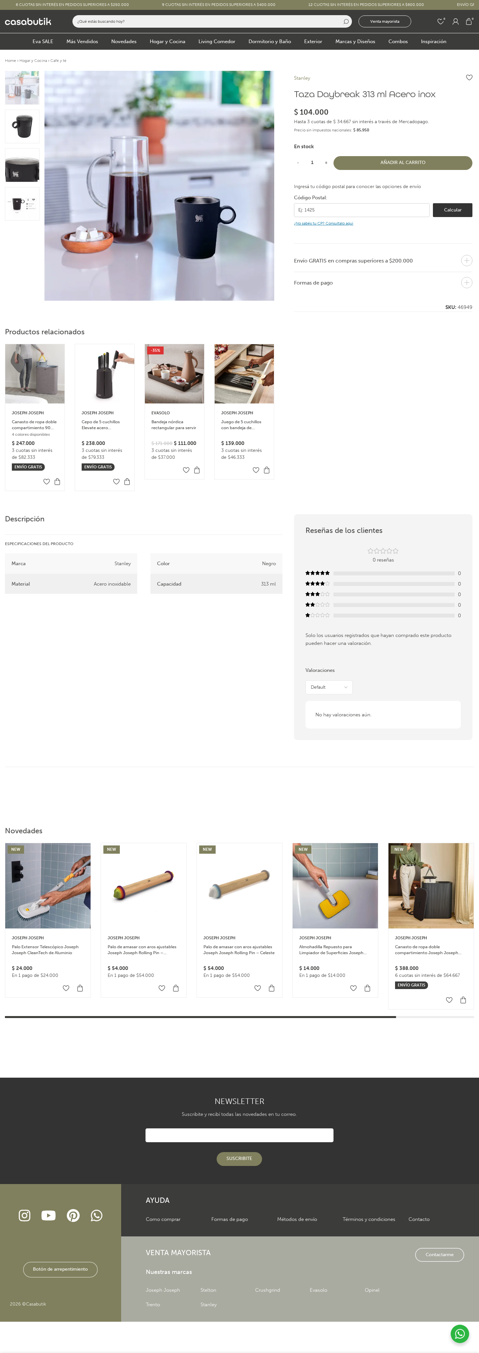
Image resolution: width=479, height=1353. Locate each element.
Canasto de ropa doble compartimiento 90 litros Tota (34, 425)
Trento (153, 1305)
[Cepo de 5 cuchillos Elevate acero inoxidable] (104, 373)
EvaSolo (160, 413)
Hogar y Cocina (33, 60)
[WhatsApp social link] (96, 1216)
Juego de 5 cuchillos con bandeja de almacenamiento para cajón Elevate (242, 425)
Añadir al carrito (403, 162)
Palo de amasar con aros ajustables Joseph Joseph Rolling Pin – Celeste (239, 949)
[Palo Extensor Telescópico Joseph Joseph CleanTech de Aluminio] (48, 885)
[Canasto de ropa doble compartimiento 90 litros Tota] (35, 373)
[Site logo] (28, 21)
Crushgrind (267, 1290)
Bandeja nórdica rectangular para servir (173, 424)
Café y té (58, 60)
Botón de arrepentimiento (60, 1269)
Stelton (208, 1290)
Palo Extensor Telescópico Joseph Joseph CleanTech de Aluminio (45, 949)
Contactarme (440, 1254)
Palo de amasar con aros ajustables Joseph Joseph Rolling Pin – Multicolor (142, 950)
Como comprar (163, 1219)
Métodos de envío (297, 1219)
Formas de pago (229, 1219)
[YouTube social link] (48, 1216)
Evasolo (318, 1290)
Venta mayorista (384, 21)
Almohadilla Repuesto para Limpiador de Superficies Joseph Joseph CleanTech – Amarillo (331, 950)
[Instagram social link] (24, 1216)
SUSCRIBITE (239, 1158)
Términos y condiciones (369, 1219)
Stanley (302, 78)
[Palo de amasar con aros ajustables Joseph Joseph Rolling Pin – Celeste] (239, 885)
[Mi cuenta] (455, 21)
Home (10, 60)
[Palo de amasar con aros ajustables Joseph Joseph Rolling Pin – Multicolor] (143, 885)
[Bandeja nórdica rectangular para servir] (174, 373)
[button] (57, 481)
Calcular (453, 210)
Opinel (372, 1290)
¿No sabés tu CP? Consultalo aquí (323, 223)
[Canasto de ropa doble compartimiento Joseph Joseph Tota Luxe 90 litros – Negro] (431, 885)
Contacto (419, 1219)
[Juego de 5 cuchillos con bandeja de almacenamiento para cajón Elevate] (244, 373)
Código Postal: (310, 198)
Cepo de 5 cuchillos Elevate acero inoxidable (101, 425)
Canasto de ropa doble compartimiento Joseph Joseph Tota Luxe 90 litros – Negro (426, 950)
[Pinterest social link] (73, 1216)
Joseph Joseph (28, 413)
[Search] (345, 21)
